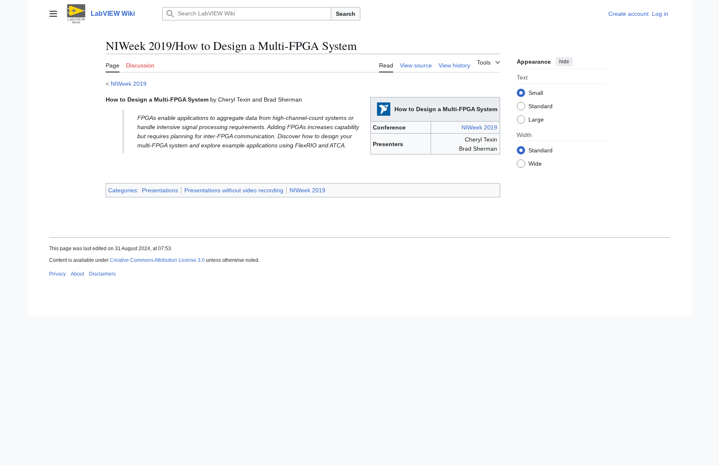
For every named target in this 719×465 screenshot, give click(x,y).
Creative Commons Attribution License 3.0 (157, 260)
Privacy (57, 274)
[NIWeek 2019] (383, 108)
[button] (53, 13)
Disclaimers (102, 274)
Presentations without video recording (233, 190)
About (77, 274)
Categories (122, 190)
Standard (540, 106)
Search (345, 13)
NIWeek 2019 (128, 83)
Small (535, 93)
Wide (535, 163)
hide (564, 62)
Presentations (160, 190)
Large (536, 119)
